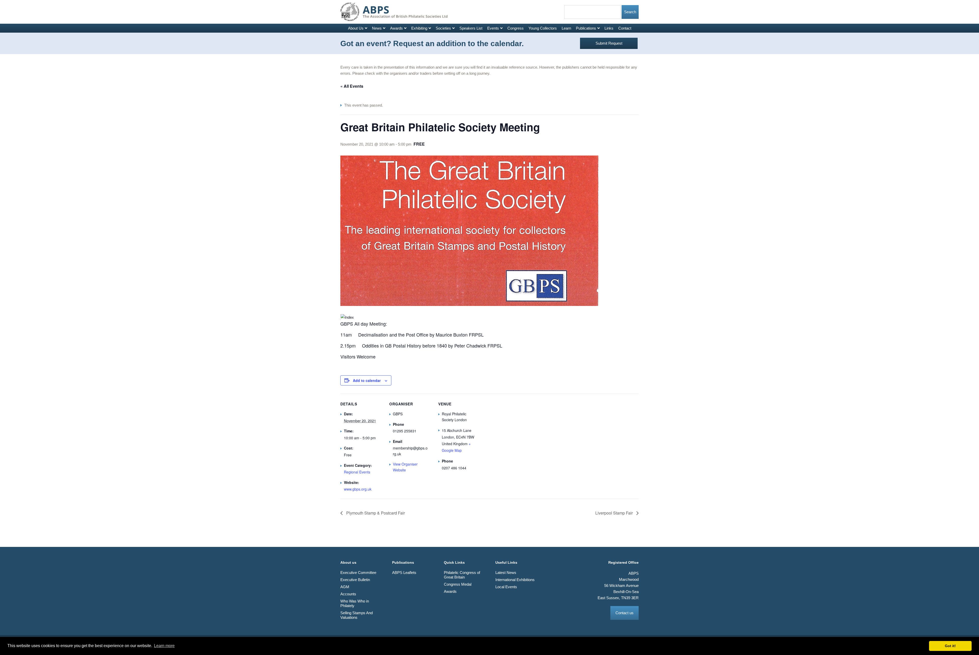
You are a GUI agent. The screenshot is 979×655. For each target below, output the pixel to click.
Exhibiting (419, 28)
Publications (586, 28)
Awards (396, 28)
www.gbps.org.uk (357, 489)
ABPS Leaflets (404, 572)
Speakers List (470, 28)
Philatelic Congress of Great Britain (462, 574)
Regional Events (357, 471)
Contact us (624, 613)
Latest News (505, 572)
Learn (566, 28)
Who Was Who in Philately (354, 603)
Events (493, 28)
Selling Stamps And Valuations (356, 615)
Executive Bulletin (355, 579)
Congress (515, 28)
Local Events (506, 587)
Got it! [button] (950, 646)
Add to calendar (367, 380)
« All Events (351, 86)
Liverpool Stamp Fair (614, 513)
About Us (356, 28)
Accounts (348, 594)
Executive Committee (358, 572)
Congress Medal (457, 584)
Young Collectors (543, 28)
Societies (443, 28)
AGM (344, 587)
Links (608, 28)
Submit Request (609, 43)
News (377, 28)
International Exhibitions (515, 579)
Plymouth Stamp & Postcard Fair (375, 513)
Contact (624, 28)
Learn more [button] (164, 646)
